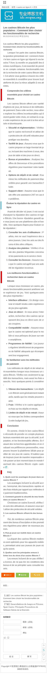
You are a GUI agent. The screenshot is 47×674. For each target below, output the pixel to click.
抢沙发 (23, 575)
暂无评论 (25, 36)
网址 (25, 633)
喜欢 (8, 575)
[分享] (44, 650)
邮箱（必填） (28, 627)
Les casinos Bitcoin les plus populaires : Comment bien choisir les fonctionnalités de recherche (23, 598)
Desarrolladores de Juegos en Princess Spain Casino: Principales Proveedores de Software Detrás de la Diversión (23, 607)
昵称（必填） (28, 622)
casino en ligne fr (24, 7)
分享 (38, 575)
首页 (13, 7)
